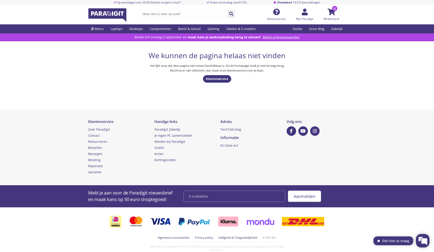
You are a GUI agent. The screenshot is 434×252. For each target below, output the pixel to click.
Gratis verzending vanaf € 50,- (229, 2)
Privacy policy (204, 238)
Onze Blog (316, 29)
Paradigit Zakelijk (167, 129)
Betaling (94, 160)
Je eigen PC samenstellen (173, 135)
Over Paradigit (99, 129)
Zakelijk (336, 29)
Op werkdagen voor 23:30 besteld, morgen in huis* (148, 2)
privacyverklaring (231, 246)
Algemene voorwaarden (174, 238)
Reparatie (95, 166)
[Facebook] (291, 131)
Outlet (297, 29)
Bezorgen (95, 154)
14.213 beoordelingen (298, 2)
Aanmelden (304, 196)
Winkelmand (331, 19)
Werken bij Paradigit (169, 141)
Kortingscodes (165, 160)
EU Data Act (229, 145)
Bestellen (95, 148)
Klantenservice (276, 19)
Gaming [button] (213, 29)
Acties (158, 154)
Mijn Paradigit (304, 19)
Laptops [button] (117, 29)
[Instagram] (315, 131)
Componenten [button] (160, 29)
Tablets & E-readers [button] (241, 29)
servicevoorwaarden (257, 246)
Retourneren (97, 141)
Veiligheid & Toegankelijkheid (237, 238)
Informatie (229, 137)
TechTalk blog (230, 129)
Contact (94, 135)
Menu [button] (99, 29)
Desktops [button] (136, 29)
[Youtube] (303, 131)
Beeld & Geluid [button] (189, 29)
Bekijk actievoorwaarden (281, 37)
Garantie (94, 172)
